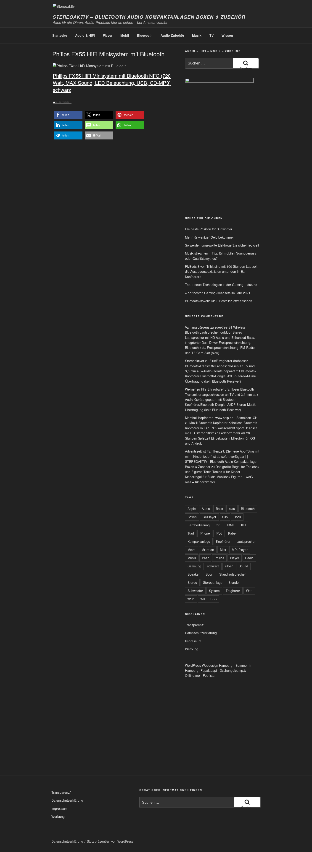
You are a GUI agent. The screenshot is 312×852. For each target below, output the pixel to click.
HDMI (229, 525)
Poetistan (209, 675)
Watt (249, 590)
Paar (205, 558)
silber (229, 566)
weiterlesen (62, 101)
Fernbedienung (199, 525)
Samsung (194, 566)
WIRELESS (208, 599)
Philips (219, 558)
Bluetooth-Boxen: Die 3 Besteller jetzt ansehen (218, 301)
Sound (243, 566)
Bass (219, 508)
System (214, 590)
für (217, 525)
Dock (237, 517)
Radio (249, 558)
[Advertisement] (206, 177)
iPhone (205, 533)
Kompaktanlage (199, 541)
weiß (191, 599)
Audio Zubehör (172, 35)
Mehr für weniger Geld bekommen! (210, 237)
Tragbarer (233, 590)
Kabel (232, 533)
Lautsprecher (246, 541)
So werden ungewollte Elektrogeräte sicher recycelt (222, 245)
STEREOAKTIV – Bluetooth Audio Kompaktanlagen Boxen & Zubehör (149, 17)
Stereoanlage (212, 582)
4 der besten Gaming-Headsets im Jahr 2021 (217, 293)
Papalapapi (209, 670)
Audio (206, 508)
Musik (196, 35)
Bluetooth (145, 35)
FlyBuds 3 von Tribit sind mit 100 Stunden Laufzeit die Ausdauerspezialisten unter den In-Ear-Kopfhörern (221, 271)
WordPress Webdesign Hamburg (209, 665)
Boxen (192, 517)
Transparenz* (194, 625)
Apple (192, 508)
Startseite (59, 35)
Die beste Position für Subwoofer (208, 229)
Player (107, 35)
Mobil (124, 35)
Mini (223, 549)
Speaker (194, 574)
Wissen (227, 35)
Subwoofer (195, 590)
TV (211, 35)
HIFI (243, 525)
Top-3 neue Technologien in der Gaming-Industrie (221, 284)
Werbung (191, 649)
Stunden (234, 582)
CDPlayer (209, 517)
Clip (225, 517)
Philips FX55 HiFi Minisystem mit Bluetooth (108, 53)
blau (232, 508)
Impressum (193, 641)
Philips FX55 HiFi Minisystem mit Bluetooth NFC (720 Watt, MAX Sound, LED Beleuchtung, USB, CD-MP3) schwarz (112, 82)
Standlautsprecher (232, 574)
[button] (68, 115)
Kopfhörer (223, 541)
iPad (191, 533)
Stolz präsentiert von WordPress (110, 841)
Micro (192, 549)
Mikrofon (207, 549)
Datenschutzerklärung (201, 633)
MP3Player (240, 549)
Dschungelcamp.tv (233, 670)
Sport (209, 574)
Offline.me (192, 675)
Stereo (192, 582)
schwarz (213, 566)
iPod (219, 533)
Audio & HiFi (85, 35)
